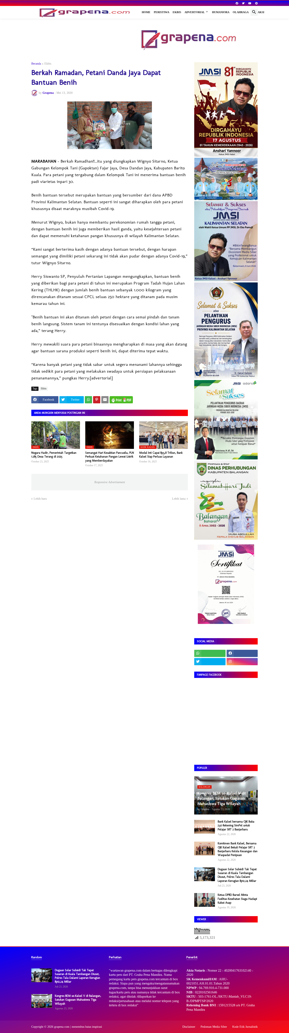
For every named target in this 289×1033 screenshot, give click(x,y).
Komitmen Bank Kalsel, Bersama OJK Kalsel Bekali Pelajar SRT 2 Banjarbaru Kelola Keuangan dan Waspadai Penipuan (237, 849)
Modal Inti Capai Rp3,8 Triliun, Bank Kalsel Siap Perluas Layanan (161, 454)
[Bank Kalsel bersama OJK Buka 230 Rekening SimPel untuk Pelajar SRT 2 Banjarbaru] (204, 827)
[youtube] (249, 3)
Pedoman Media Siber (214, 1026)
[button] (254, 12)
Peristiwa (161, 12)
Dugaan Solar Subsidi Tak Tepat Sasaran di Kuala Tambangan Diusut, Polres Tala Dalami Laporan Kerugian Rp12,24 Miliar (237, 875)
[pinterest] (256, 3)
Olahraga (241, 12)
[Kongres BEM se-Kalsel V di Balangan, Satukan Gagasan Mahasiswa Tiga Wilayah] (41, 1001)
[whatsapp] (210, 653)
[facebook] (237, 3)
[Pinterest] (96, 399)
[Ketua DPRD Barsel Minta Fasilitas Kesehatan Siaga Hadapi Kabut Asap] (204, 900)
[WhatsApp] (88, 399)
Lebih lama (179, 498)
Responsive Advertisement (109, 482)
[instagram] (242, 661)
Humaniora (220, 12)
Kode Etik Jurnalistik (245, 1026)
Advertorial (194, 12)
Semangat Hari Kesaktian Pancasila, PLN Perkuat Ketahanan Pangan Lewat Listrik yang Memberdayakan (109, 456)
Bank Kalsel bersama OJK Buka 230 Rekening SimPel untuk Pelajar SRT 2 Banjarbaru (236, 825)
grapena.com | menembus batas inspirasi (78, 1026)
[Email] (105, 399)
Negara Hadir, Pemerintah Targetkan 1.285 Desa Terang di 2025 (53, 454)
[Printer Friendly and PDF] (121, 399)
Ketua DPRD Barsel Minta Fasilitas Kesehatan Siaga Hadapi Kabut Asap (237, 898)
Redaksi (258, 12)
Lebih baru (40, 498)
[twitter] (243, 3)
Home (146, 12)
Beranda (36, 63)
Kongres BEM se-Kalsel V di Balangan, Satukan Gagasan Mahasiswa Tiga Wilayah (78, 999)
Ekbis (177, 12)
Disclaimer (188, 1026)
